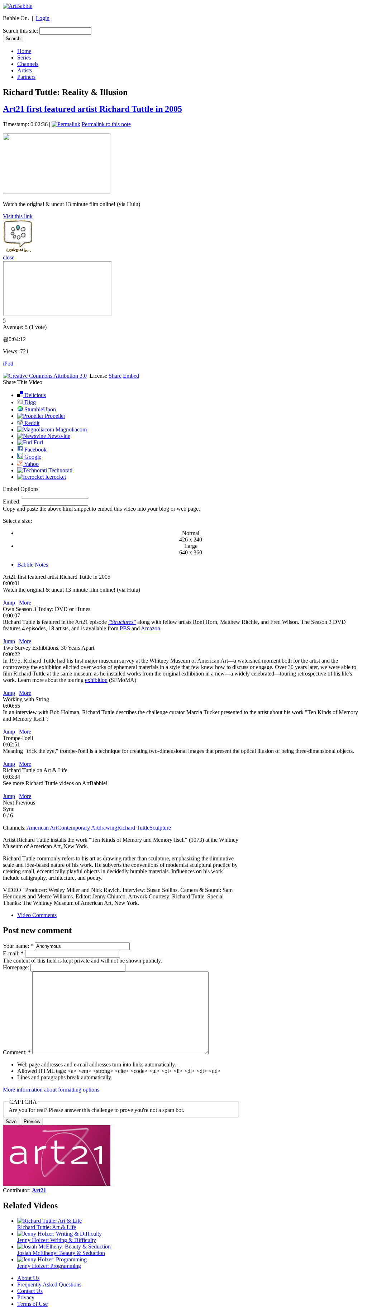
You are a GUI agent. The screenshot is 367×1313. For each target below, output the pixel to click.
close (8, 257)
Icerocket (55, 477)
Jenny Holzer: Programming (49, 1266)
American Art (42, 828)
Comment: (17, 1052)
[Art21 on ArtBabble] (56, 1184)
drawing (108, 828)
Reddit (31, 423)
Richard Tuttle (133, 828)
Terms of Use (32, 1304)
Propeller (54, 416)
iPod (8, 364)
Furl (37, 442)
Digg (29, 402)
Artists (24, 70)
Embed (131, 376)
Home (24, 51)
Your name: (18, 946)
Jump (9, 603)
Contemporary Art (78, 828)
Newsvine (58, 436)
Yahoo (31, 464)
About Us (28, 1278)
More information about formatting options (51, 1090)
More (25, 603)
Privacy (25, 1297)
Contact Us (30, 1291)
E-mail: (13, 953)
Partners (26, 77)
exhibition (96, 680)
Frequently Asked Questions (49, 1284)
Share (115, 376)
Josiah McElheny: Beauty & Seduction (61, 1253)
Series (24, 57)
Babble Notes (32, 565)
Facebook (35, 450)
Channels (27, 64)
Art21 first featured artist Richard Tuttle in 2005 (92, 109)
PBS (125, 628)
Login (42, 18)
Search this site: (21, 31)
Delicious (34, 395)
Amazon (150, 628)
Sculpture (160, 828)
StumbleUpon (39, 409)
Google (32, 457)
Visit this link (18, 216)
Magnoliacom (70, 429)
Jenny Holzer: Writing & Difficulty (56, 1240)
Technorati (59, 470)
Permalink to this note (106, 124)
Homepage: (16, 967)
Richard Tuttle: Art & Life (46, 1227)
